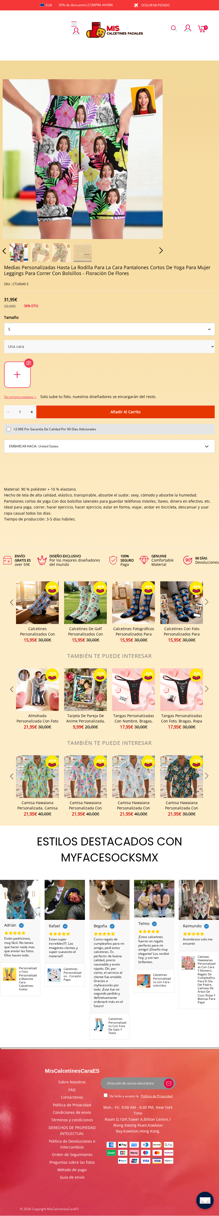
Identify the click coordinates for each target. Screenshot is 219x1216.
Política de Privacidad (72, 1104)
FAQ (72, 1089)
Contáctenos (72, 1097)
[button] (15, 158)
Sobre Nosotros (72, 1081)
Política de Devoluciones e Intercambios (72, 1144)
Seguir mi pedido (155, 5)
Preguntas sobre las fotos (72, 1162)
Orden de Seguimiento (72, 1154)
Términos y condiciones (72, 1119)
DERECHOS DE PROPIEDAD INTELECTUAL (72, 1130)
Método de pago (72, 1169)
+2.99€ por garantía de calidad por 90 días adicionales (54, 429)
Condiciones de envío (72, 1112)
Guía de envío (72, 1177)
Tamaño (11, 317)
